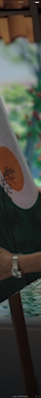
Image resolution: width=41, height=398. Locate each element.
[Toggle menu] (2, 2)
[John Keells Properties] (20, 2)
